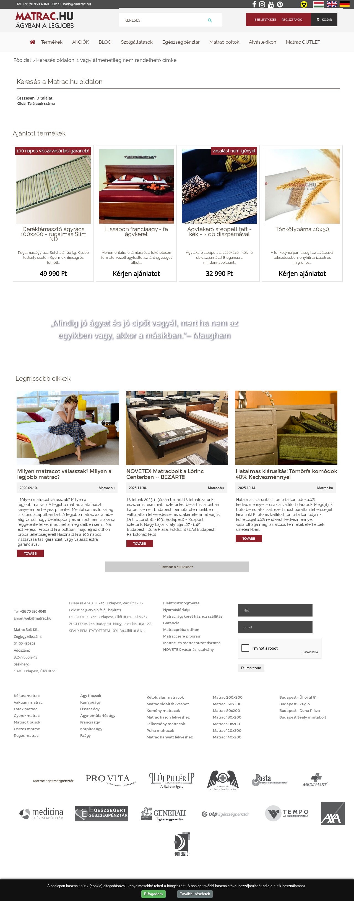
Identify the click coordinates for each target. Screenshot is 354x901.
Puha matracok (160, 730)
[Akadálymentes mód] (304, 6)
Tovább (30, 553)
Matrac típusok (27, 722)
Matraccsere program (182, 636)
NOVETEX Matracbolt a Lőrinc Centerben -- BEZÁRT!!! (165, 474)
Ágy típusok (90, 695)
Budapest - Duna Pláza (299, 710)
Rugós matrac (26, 735)
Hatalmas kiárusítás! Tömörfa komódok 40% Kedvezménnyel (286, 474)
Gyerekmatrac (27, 715)
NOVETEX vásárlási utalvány (188, 649)
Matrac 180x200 (227, 717)
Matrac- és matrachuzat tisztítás (191, 643)
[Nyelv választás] (318, 7)
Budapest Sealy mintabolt (302, 717)
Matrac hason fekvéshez (168, 717)
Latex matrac (25, 709)
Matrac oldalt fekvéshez (168, 704)
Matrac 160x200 (227, 704)
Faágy (85, 735)
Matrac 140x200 (227, 737)
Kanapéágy (90, 702)
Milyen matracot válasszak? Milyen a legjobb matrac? (64, 474)
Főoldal (22, 60)
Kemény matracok (163, 710)
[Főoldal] (33, 43)
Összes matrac (27, 729)
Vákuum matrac (28, 702)
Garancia (171, 623)
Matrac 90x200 (226, 724)
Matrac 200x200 (228, 697)
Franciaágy (90, 722)
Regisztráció (292, 19)
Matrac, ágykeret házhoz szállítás (192, 616)
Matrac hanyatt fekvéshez (170, 737)
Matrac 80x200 (226, 710)
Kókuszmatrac (27, 695)
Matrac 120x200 (227, 730)
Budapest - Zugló (294, 704)
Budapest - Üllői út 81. (298, 697)
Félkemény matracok (166, 724)
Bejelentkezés (265, 19)
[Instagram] (263, 5)
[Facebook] (255, 5)
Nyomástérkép (176, 609)
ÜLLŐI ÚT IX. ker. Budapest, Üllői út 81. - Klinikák (108, 616)
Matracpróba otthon (181, 629)
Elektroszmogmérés (181, 603)
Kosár (327, 19)
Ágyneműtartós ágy (97, 715)
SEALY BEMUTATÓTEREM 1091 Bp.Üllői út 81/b (107, 630)
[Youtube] (272, 5)
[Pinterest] (281, 5)
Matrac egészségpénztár (53, 781)
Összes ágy (90, 709)
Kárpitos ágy (91, 729)
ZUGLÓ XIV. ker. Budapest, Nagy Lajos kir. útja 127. (110, 623)
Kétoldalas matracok (165, 697)
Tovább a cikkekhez (177, 567)
